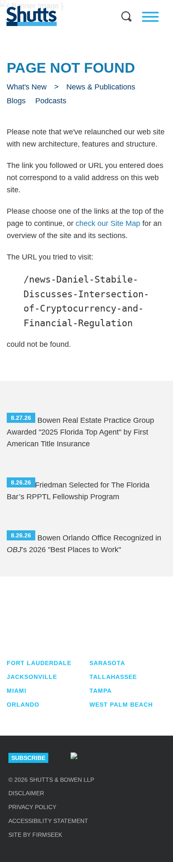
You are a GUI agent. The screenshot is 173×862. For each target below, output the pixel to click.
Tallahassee (113, 676)
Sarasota (107, 663)
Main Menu (80, 4)
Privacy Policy (32, 807)
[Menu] (150, 17)
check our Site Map (108, 223)
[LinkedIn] (103, 757)
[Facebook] (161, 757)
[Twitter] (132, 757)
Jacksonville (32, 676)
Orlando (23, 704)
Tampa (100, 690)
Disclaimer (26, 793)
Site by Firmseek (35, 834)
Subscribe (28, 758)
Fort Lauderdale (39, 663)
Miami (16, 690)
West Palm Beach (121, 704)
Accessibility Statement (48, 820)
